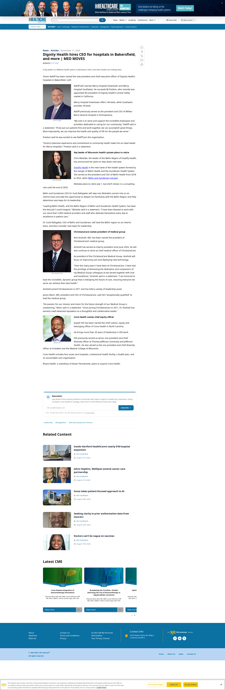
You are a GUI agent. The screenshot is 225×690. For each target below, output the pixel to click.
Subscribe (125, 408)
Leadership (94, 27)
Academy (132, 20)
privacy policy (90, 413)
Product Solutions (131, 27)
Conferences (142, 20)
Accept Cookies (190, 684)
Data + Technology (63, 27)
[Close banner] (222, 3)
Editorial (32, 638)
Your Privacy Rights (155, 684)
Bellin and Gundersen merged (103, 178)
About (31, 632)
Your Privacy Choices (100, 638)
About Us (171, 654)
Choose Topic (35, 27)
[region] (112, 685)
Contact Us (65, 632)
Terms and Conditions (69, 635)
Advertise (33, 635)
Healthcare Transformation (80, 27)
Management (104, 27)
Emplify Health (81, 167)
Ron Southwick (82, 454)
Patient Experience (117, 27)
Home (161, 654)
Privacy (63, 638)
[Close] (221, 684)
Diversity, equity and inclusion (80, 422)
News (115, 20)
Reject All (174, 684)
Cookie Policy (101, 687)
